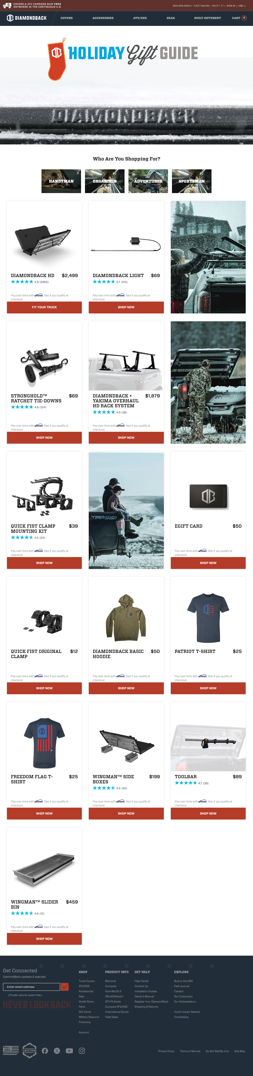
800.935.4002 (182, 5)
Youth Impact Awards (187, 1011)
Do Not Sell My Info (217, 1051)
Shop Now (126, 307)
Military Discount (89, 1017)
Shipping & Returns (146, 1006)
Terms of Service (190, 1051)
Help (215, 5)
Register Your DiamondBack (151, 1001)
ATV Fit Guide (113, 1001)
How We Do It (113, 991)
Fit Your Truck (44, 307)
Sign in (231, 5)
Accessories (104, 19)
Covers (68, 19)
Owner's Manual (144, 996)
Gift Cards (85, 1011)
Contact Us (141, 986)
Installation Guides (146, 991)
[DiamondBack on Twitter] (56, 1051)
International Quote (116, 1011)
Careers (178, 991)
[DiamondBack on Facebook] (44, 1051)
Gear (172, 19)
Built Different (207, 19)
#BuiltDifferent (114, 996)
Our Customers (183, 996)
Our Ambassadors (185, 1001)
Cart (238, 18)
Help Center (142, 981)
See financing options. (31, 6)
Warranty (110, 981)
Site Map (239, 1051)
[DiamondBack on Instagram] (81, 1051)
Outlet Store (86, 1001)
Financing (85, 1022)
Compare (110, 986)
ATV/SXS (141, 19)
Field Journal (181, 986)
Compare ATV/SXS (116, 1006)
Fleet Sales (201, 5)
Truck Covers (87, 981)
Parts (82, 1006)
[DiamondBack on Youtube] (69, 1051)
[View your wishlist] (222, 5)
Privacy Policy (166, 1051)
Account (84, 1032)
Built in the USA (183, 981)
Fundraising (181, 1017)
